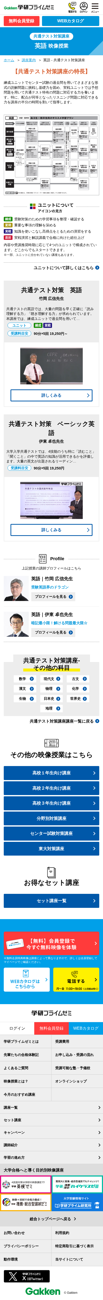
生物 (22, 699)
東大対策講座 (51, 848)
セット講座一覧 (51, 900)
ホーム (9, 60)
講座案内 (29, 60)
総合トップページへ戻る (50, 1219)
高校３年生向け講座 (51, 803)
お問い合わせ (14, 1233)
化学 (75, 689)
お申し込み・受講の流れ (74, 1055)
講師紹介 (11, 1145)
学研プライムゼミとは (21, 1041)
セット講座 (12, 1120)
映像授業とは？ (16, 1081)
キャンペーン (14, 1132)
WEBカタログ (70, 21)
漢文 (22, 689)
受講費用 (62, 1041)
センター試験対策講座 (51, 833)
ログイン (83, 7)
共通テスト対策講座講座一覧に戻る (62, 721)
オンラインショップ (71, 1081)
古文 (75, 679)
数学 (22, 679)
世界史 (75, 699)
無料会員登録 (21, 21)
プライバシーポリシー (21, 1246)
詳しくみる (52, 395)
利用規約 (62, 1233)
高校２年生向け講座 (51, 788)
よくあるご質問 (16, 1068)
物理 (49, 689)
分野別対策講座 (51, 818)
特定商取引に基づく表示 (74, 1246)
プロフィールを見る (50, 596)
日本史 (49, 699)
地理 (49, 708)
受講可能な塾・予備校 (72, 1068)
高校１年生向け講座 (51, 773)
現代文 (49, 679)
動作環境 (11, 1259)
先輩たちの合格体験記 (21, 1055)
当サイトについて (69, 1259)
